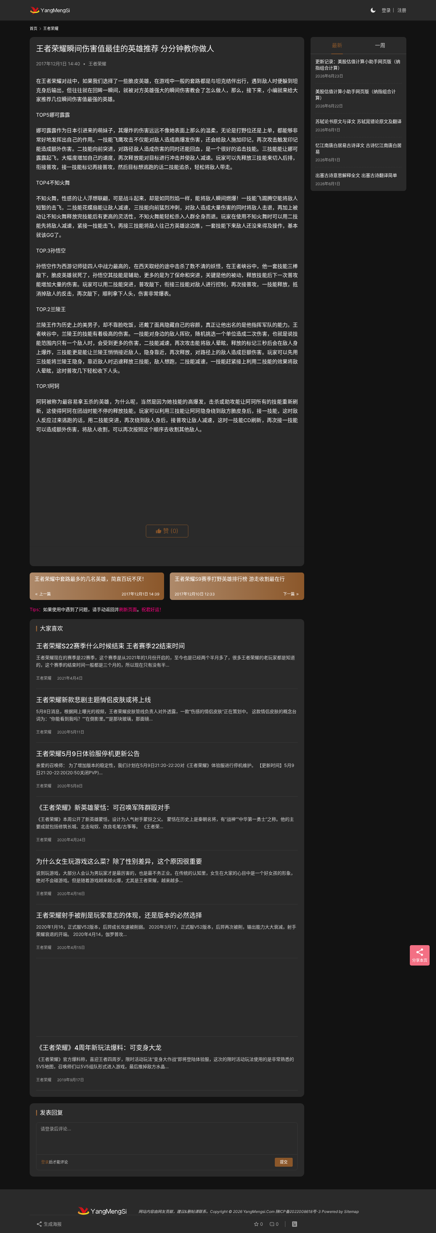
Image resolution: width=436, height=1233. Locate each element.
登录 (386, 10)
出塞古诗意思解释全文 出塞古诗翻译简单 (356, 175)
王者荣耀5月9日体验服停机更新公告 (88, 754)
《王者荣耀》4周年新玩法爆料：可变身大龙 (99, 1048)
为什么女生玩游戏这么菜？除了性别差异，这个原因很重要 (119, 861)
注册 (401, 10)
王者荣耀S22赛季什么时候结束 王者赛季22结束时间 (110, 646)
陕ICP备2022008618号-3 (298, 1211)
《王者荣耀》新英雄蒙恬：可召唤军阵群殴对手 (103, 808)
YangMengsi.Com (258, 1211)
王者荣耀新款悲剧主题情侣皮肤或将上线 (93, 700)
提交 (284, 1162)
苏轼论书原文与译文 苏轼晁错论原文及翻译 (358, 121)
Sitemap (351, 1211)
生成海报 (52, 1224)
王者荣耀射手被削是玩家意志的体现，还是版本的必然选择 (119, 915)
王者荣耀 (97, 63)
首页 (33, 28)
